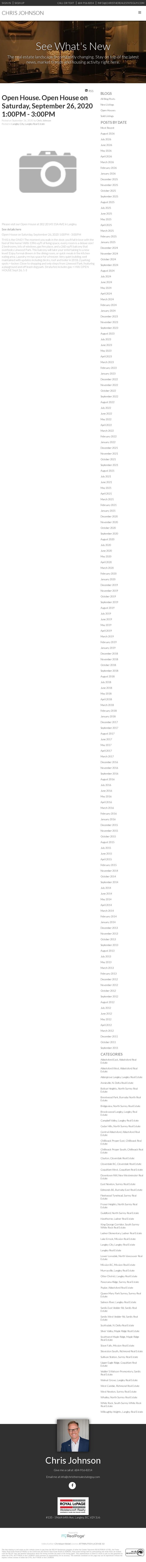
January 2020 (108, 579)
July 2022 (106, 407)
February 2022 (109, 436)
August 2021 (107, 470)
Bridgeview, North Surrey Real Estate (120, 1106)
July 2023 (106, 339)
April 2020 (106, 562)
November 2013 (109, 933)
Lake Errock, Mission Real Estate (118, 1238)
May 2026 (106, 150)
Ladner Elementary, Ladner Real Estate (121, 1233)
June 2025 (106, 213)
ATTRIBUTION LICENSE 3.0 (92, 1543)
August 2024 (107, 270)
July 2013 (106, 956)
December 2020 (109, 516)
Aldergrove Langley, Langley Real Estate (121, 1077)
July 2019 (106, 613)
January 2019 (108, 647)
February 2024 (109, 304)
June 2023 (106, 344)
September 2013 (109, 944)
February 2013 (109, 973)
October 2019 (108, 596)
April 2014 (106, 904)
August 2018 (107, 676)
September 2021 (109, 464)
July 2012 (106, 1007)
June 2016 (106, 790)
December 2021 (109, 447)
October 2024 (108, 259)
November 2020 (109, 522)
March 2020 (107, 567)
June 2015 (106, 853)
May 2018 (106, 693)
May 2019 (106, 624)
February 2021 (109, 504)
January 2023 (108, 373)
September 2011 (109, 1047)
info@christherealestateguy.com (80, 1476)
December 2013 (109, 927)
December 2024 (109, 247)
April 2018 (106, 699)
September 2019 (109, 602)
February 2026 (109, 167)
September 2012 (109, 996)
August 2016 (107, 779)
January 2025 (108, 242)
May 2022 (106, 419)
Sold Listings (107, 116)
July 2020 (106, 544)
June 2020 (106, 550)
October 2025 (108, 190)
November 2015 (109, 830)
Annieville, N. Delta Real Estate (117, 1082)
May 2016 (106, 796)
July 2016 (106, 784)
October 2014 (108, 876)
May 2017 (106, 744)
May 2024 (106, 287)
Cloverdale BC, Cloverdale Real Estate (121, 1163)
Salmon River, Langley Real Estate (118, 1302)
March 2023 (107, 362)
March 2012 (107, 1030)
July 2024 (106, 276)
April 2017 (106, 750)
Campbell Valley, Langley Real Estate (120, 1120)
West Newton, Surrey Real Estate (119, 1391)
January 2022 (108, 442)
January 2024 (108, 310)
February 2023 (109, 367)
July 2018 (106, 682)
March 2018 (107, 704)
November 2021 (109, 453)
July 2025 (106, 207)
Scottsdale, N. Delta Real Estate (117, 1325)
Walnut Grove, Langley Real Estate (119, 1380)
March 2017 (107, 756)
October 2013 (108, 939)
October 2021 (108, 459)
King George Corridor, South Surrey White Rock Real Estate (120, 1226)
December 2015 (109, 824)
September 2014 (109, 882)
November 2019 (109, 590)
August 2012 (107, 1002)
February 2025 (109, 236)
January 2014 (108, 922)
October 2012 (108, 990)
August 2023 (107, 333)
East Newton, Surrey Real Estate (118, 1184)
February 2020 (109, 573)
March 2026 (107, 162)
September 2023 (109, 327)
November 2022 (109, 384)
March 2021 (107, 499)
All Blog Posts (108, 98)
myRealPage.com (73, 1536)
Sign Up (19, 2)
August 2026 (107, 133)
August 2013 (107, 950)
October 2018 (108, 664)
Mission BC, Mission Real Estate (118, 1264)
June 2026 (106, 144)
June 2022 (106, 413)
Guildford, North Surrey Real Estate (120, 1212)
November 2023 (109, 322)
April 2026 (106, 156)
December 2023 (109, 316)
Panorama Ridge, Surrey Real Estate (120, 1281)
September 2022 (109, 396)
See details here (11, 229)
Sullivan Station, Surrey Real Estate (119, 1356)
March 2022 (107, 430)
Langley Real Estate (111, 1250)
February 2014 (109, 916)
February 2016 (109, 813)
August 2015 (107, 842)
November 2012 (109, 984)
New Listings (107, 104)
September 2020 (109, 533)
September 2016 (109, 773)
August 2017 (107, 733)
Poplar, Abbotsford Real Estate (117, 1287)
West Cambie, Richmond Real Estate (120, 1385)
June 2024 (106, 282)
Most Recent (107, 127)
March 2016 (107, 807)
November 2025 (109, 184)
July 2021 (106, 476)
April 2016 (106, 802)
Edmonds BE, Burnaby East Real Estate (121, 1189)
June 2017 (106, 739)
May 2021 (106, 487)
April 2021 (106, 493)
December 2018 (109, 653)
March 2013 (107, 967)
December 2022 (109, 379)
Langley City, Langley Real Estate (28, 124)
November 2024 (109, 253)
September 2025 (109, 196)
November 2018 (109, 659)
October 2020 (108, 527)
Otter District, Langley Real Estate (119, 1276)
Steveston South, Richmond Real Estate (122, 1351)
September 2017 (109, 727)
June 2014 (106, 893)
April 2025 (106, 224)
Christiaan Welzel (62, 1543)
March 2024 (107, 299)
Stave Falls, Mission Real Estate (117, 1345)
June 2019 (106, 619)
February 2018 (109, 710)
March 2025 (107, 230)
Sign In (6, 2)
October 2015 (108, 836)
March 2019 (107, 636)
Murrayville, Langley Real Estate (118, 1270)
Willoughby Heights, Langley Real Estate (122, 1411)
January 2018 (108, 716)
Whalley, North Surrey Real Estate (119, 1397)
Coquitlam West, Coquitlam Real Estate (122, 1169)
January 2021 (108, 510)
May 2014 (106, 899)
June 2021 (106, 482)
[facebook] (73, 1485)
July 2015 (106, 847)
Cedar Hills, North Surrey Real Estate (120, 1126)
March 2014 (107, 910)
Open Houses (108, 110)
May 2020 (106, 556)
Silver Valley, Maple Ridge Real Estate (120, 1331)
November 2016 (109, 767)
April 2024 (106, 293)
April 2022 (106, 424)
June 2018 (106, 687)
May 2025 (106, 219)
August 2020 (107, 539)
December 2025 (109, 179)
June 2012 (106, 1013)
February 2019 (109, 642)
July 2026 (106, 139)
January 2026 (108, 173)
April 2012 (106, 1024)
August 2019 (107, 607)
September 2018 (109, 670)
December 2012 (109, 979)
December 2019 (109, 584)
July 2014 (106, 887)
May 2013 (106, 962)
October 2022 (108, 390)
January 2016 (108, 819)
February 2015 (109, 864)
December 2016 (109, 762)
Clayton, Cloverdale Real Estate (117, 1158)
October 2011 (108, 1042)
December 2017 (109, 722)
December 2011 (109, 1036)
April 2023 (106, 356)
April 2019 (106, 630)
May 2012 (106, 1019)
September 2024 (109, 264)
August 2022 (107, 402)
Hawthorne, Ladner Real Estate (117, 1218)
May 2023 (106, 350)
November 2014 (109, 870)
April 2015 (106, 859)
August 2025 (107, 202)
